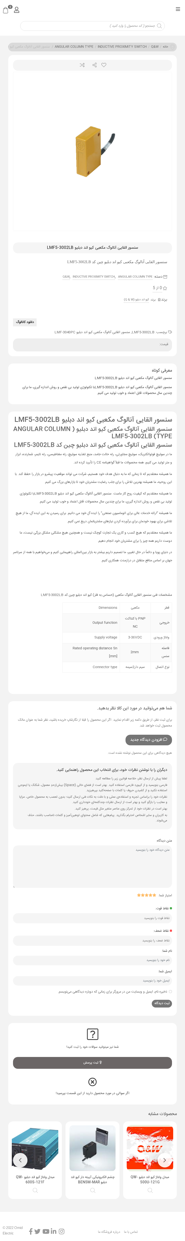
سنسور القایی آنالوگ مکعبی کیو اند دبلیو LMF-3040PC (92, 332)
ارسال (92, 65)
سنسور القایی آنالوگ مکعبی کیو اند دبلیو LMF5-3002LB (93, 420)
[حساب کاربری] (16, 10)
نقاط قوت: (162, 909)
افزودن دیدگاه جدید (146, 740)
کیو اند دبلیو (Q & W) (136, 299)
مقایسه (82, 65)
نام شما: (167, 951)
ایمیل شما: (165, 971)
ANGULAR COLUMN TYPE (74, 47)
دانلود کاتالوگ (25, 322)
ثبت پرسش (91, 1062)
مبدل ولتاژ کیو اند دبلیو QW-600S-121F (35, 1179)
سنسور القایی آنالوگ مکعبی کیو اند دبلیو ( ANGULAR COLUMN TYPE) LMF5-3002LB (92, 433)
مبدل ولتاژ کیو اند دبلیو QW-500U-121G (150, 1179)
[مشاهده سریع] (150, 1189)
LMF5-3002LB (143, 332)
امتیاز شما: (165, 895)
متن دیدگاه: (164, 841)
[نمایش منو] (178, 10)
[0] (5, 10)
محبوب (103, 65)
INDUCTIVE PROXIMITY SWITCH (122, 47)
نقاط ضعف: (161, 931)
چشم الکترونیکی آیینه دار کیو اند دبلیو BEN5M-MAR (92, 1179)
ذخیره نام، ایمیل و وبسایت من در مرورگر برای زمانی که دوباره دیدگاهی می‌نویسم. (112, 992)
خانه (165, 47)
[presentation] (165, 1160)
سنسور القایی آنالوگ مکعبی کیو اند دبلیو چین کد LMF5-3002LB (93, 445)
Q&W (155, 47)
